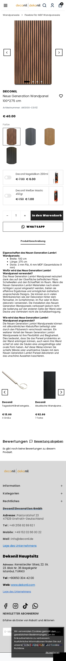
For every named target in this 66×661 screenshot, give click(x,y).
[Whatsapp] (35, 606)
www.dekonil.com (23, 585)
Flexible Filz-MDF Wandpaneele (42, 15)
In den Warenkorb (47, 215)
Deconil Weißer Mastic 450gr (29, 192)
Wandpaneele (11, 15)
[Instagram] (15, 606)
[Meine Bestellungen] (52, 5)
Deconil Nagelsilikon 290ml (32, 174)
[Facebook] (5, 606)
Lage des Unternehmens (20, 546)
